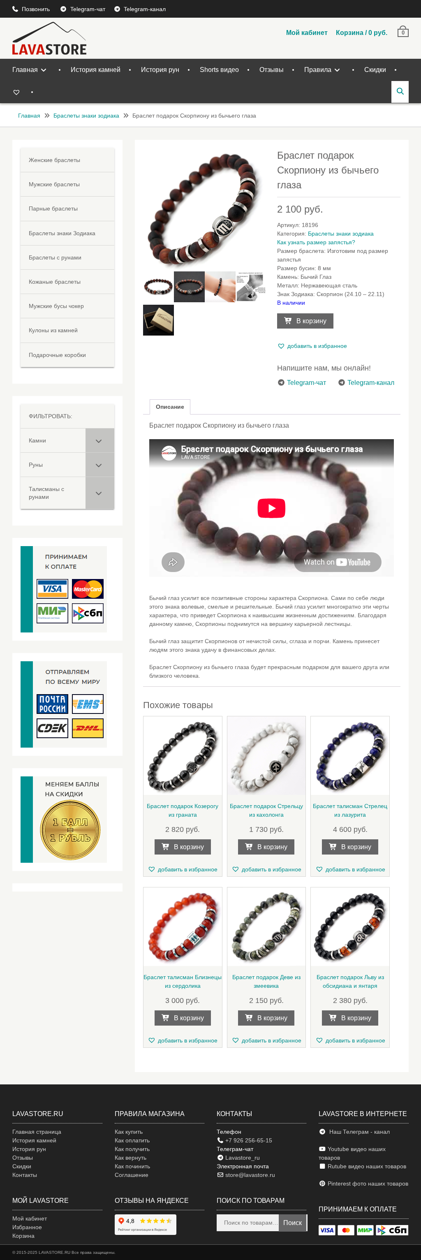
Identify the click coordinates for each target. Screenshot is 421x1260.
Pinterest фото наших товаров (367, 1183)
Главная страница (36, 1131)
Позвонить (36, 9)
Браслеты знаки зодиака (86, 115)
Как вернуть (130, 1157)
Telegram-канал (145, 9)
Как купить (129, 1131)
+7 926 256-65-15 (248, 1140)
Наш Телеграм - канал (358, 1131)
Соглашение (131, 1175)
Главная (25, 69)
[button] (312, 346)
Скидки (375, 69)
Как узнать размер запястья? (316, 242)
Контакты (24, 1175)
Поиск (292, 1222)
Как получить (132, 1149)
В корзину (311, 320)
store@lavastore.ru (249, 1175)
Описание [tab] (170, 406)
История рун (160, 69)
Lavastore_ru (242, 1157)
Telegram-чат (87, 9)
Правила (317, 69)
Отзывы (271, 69)
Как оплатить (132, 1140)
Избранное (27, 1227)
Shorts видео (219, 69)
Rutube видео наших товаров (367, 1166)
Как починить (132, 1166)
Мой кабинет (307, 32)
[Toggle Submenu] (100, 440)
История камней (95, 69)
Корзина (23, 1235)
